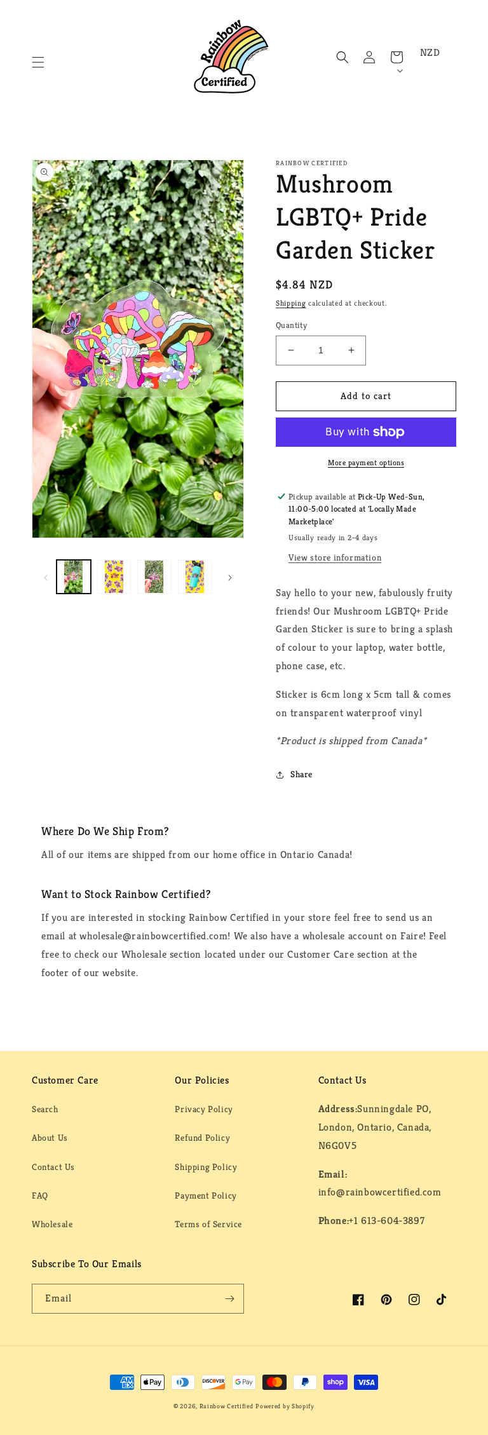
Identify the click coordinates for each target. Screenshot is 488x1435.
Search (45, 1109)
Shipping (291, 303)
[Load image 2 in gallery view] (114, 577)
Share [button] (301, 774)
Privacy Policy (204, 1109)
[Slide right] (230, 577)
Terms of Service (208, 1224)
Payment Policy (205, 1195)
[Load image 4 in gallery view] (195, 577)
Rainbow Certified (227, 1406)
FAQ (40, 1195)
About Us (50, 1137)
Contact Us (53, 1167)
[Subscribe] (229, 1299)
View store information (334, 557)
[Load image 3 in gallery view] (154, 577)
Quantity (291, 325)
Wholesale (52, 1224)
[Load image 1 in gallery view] (74, 577)
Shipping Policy (206, 1167)
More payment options (366, 462)
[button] (38, 62)
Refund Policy (202, 1137)
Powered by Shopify (285, 1406)
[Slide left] (46, 577)
